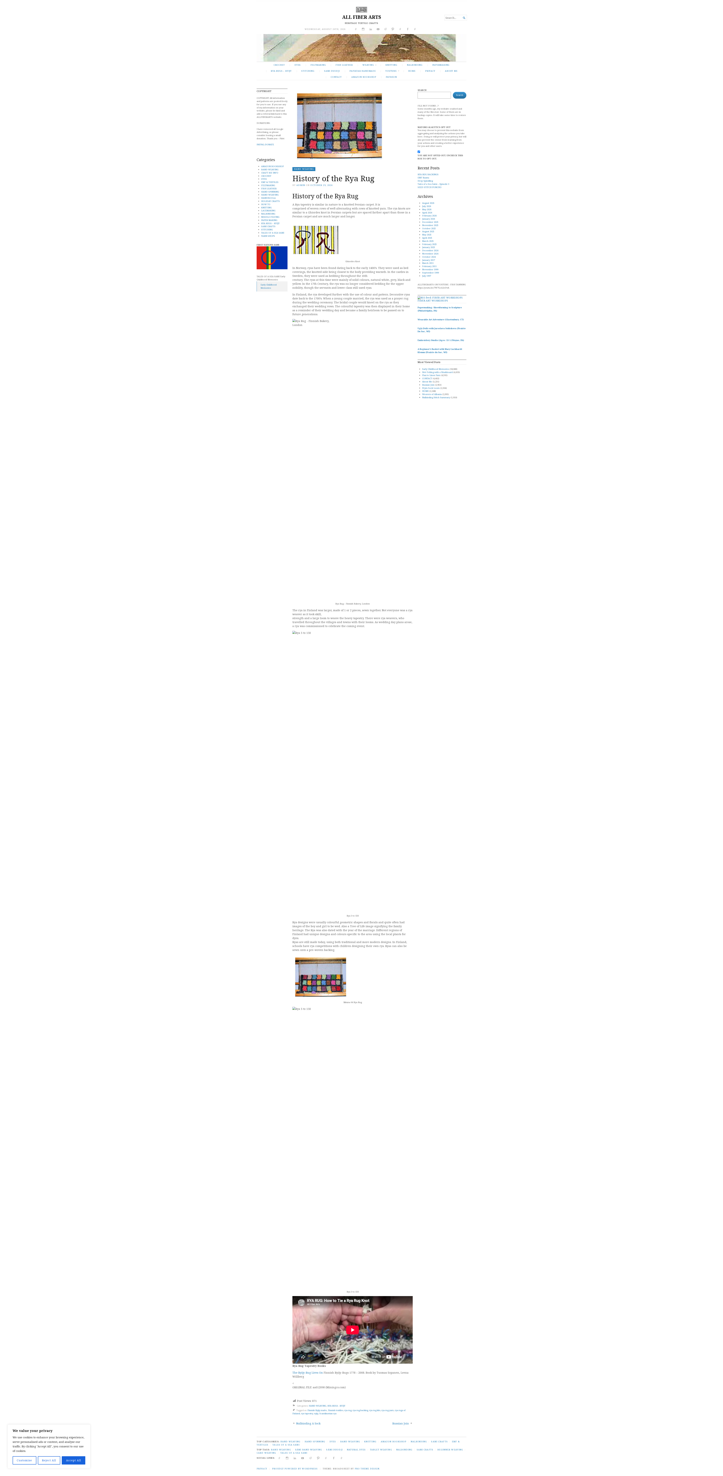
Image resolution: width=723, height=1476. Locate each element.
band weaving (281, 1449)
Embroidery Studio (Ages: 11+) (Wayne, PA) (441, 340)
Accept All (73, 1460)
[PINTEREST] (318, 1457)
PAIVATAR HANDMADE (362, 70)
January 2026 (428, 218)
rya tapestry (307, 1413)
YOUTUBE (391, 70)
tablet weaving (381, 1449)
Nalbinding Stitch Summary (436, 397)
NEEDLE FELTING (270, 216)
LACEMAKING (268, 210)
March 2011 (428, 263)
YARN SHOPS (268, 235)
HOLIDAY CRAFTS (270, 201)
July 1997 (426, 275)
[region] (49, 1446)
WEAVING (368, 64)
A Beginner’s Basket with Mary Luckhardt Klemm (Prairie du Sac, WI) (440, 351)
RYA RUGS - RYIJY (336, 1405)
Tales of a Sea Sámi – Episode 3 (433, 184)
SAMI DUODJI (332, 70)
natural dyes (356, 1449)
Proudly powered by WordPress (295, 1468)
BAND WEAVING (269, 169)
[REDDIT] (310, 1457)
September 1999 (430, 272)
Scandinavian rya (327, 1413)
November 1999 (430, 269)
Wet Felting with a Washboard (437, 372)
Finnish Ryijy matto (317, 1410)
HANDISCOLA (268, 197)
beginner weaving (450, 1449)
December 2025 (430, 222)
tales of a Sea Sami (293, 1452)
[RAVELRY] (326, 1457)
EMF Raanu (423, 177)
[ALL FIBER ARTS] (361, 48)
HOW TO (265, 204)
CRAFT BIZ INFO (269, 172)
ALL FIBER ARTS (361, 17)
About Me (451, 70)
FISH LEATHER (344, 64)
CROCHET (279, 64)
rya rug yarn (387, 1410)
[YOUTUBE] (302, 1457)
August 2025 (428, 231)
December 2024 (430, 250)
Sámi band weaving (308, 1449)
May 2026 (426, 209)
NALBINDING (415, 64)
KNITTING (391, 64)
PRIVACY (430, 70)
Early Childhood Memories (269, 286)
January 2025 (428, 247)
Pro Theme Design (367, 1468)
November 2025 (430, 225)
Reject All (49, 1460)
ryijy (316, 1413)
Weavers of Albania (432, 394)
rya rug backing (360, 1410)
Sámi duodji (334, 1449)
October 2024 (429, 256)
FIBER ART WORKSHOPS (433, 300)
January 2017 (428, 260)
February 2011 (429, 266)
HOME (425, 391)
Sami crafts (425, 1449)
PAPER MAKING (269, 220)
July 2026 (426, 206)
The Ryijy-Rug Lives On (307, 1372)
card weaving (266, 1452)
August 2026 (428, 203)
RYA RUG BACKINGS (428, 174)
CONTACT (336, 76)
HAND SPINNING (270, 191)
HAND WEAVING (270, 194)
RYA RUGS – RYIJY (281, 70)
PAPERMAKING (441, 64)
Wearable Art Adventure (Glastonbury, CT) (441, 319)
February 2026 (429, 215)
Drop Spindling (425, 180)
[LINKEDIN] (294, 1457)
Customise (24, 1460)
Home (411, 70)
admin (300, 185)
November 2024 (430, 253)
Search (422, 90)
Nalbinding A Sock (308, 1423)
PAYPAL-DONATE (265, 144)
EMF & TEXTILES (269, 182)
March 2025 (428, 241)
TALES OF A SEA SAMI (272, 232)
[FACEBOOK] (333, 1457)
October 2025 (429, 228)
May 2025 (426, 234)
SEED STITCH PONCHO (430, 187)
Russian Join (400, 1423)
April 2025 (427, 237)
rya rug (348, 1410)
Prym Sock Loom (431, 388)
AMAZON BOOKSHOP (363, 76)
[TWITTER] (279, 1457)
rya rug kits (374, 1410)
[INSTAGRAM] (287, 1457)
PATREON (391, 76)
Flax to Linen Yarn (431, 375)
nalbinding (404, 1449)
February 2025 (429, 244)
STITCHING (307, 70)
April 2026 (427, 212)
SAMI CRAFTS (268, 226)
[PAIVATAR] (341, 1457)
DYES (297, 64)
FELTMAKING (318, 64)
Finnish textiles (335, 1410)
